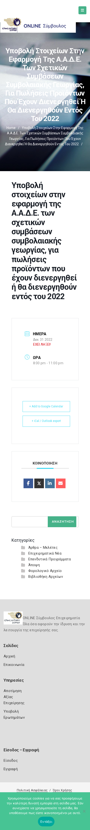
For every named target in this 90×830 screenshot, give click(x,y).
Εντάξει (46, 821)
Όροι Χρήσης (62, 790)
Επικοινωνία (14, 664)
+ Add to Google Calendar (46, 406)
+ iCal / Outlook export (46, 421)
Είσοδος (11, 760)
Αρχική (9, 656)
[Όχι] (84, 813)
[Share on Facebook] (28, 483)
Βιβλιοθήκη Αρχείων (45, 576)
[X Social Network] (39, 483)
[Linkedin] (50, 483)
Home (11, 128)
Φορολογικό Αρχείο (45, 571)
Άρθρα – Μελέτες (43, 547)
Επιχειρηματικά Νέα (44, 553)
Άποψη (34, 565)
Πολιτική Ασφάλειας (32, 790)
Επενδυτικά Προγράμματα (49, 559)
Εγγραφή (11, 769)
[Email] (61, 483)
